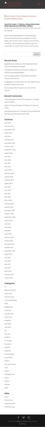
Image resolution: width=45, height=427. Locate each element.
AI (5, 287)
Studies (7, 361)
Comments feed (9, 403)
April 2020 (7, 167)
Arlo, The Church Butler (13, 28)
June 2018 (7, 227)
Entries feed (8, 400)
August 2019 (8, 183)
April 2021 (7, 136)
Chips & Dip (8, 293)
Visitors (6, 381)
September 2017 (9, 251)
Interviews (33, 28)
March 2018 (8, 234)
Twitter (6, 371)
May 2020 (7, 163)
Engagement (8, 307)
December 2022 (9, 130)
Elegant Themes (22, 421)
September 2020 (9, 150)
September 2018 (9, 217)
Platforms (7, 337)
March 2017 (8, 271)
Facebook (7, 310)
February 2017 (9, 274)
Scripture (7, 347)
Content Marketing (10, 300)
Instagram (7, 320)
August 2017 (8, 254)
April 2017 (7, 268)
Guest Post (8, 317)
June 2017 (7, 261)
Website (7, 384)
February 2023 (9, 126)
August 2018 (8, 220)
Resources (8, 344)
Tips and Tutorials (10, 364)
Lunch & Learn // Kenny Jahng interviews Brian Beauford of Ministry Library (22, 25)
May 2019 (7, 194)
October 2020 (8, 146)
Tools (6, 368)
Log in (6, 397)
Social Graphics (9, 354)
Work (6, 388)
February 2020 (9, 173)
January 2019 (8, 207)
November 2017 (9, 244)
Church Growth (9, 297)
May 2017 (7, 264)
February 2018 (9, 237)
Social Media (8, 357)
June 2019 (7, 190)
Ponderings (8, 341)
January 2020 (8, 177)
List (5, 331)
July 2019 (7, 187)
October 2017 (8, 247)
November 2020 (9, 143)
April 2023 (7, 123)
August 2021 (8, 133)
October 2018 (8, 214)
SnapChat (7, 351)
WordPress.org (9, 407)
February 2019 (9, 204)
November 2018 (9, 210)
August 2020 (8, 153)
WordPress (22, 424)
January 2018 (8, 241)
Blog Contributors (10, 290)
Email (6, 303)
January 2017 (8, 278)
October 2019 (8, 180)
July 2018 (7, 224)
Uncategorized (9, 374)
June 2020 (7, 160)
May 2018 (7, 231)
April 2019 (7, 197)
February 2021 (9, 140)
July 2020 (7, 157)
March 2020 (8, 170)
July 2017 (7, 258)
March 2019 (8, 200)
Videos (6, 378)
